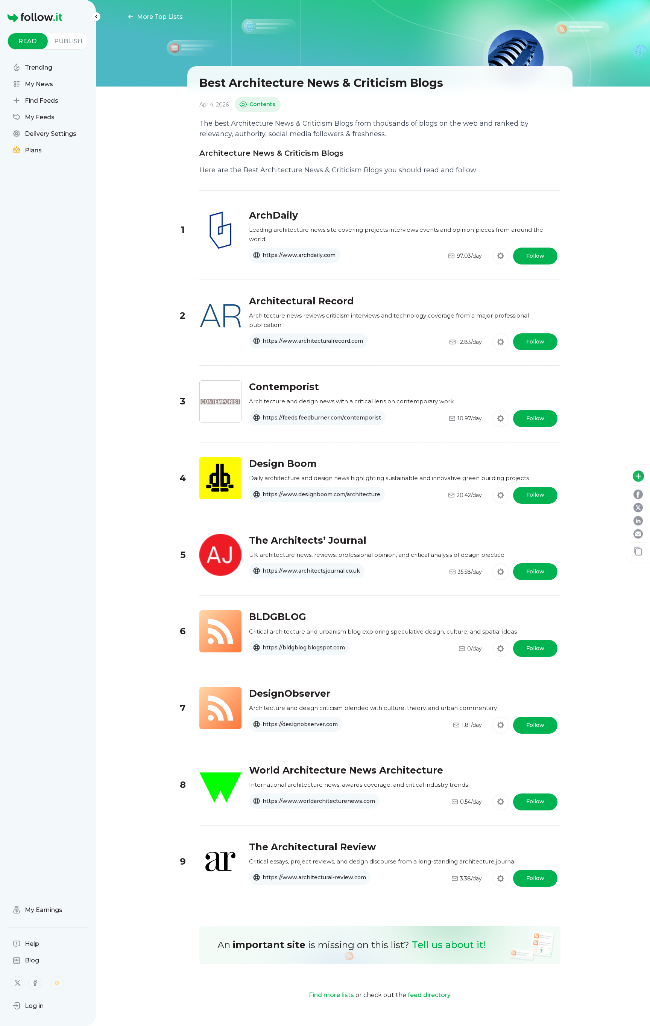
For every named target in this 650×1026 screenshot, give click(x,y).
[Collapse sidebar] (95, 16)
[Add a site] (638, 476)
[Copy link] (638, 551)
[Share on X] (638, 507)
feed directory (429, 995)
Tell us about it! (449, 944)
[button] (28, 1005)
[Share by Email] (638, 533)
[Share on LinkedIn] (638, 520)
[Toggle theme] (57, 983)
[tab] (28, 41)
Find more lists (331, 995)
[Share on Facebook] (638, 494)
